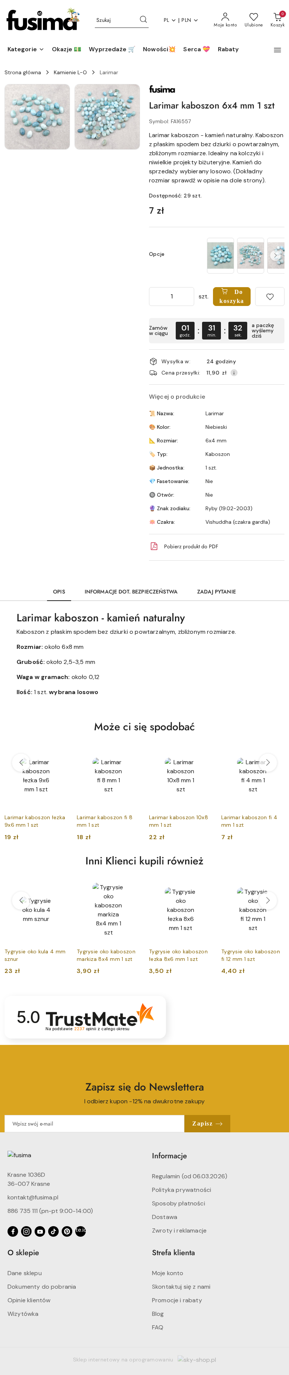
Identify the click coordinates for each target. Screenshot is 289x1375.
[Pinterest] (67, 1231)
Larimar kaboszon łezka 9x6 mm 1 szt (35, 821)
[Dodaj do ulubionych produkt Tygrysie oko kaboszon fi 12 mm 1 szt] (275, 887)
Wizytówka (23, 1314)
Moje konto (168, 1273)
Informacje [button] (169, 1155)
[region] (244, 255)
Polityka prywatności (181, 1190)
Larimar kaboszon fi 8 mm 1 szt (104, 821)
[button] (26, 49)
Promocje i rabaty (177, 1300)
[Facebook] (13, 1231)
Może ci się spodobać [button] (144, 726)
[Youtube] (40, 1231)
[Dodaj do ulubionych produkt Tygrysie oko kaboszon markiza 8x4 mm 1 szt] (131, 887)
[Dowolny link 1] (80, 1231)
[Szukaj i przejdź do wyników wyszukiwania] (143, 20)
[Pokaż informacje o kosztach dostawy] (234, 373)
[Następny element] (275, 255)
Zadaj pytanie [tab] (216, 591)
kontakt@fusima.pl (33, 1197)
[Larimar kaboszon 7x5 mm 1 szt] (250, 255)
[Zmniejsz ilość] (155, 297)
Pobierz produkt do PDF (191, 546)
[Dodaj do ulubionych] (269, 296)
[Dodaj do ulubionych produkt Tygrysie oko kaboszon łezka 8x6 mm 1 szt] (203, 887)
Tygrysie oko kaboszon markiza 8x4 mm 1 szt (106, 955)
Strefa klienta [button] (173, 1252)
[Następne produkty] (268, 763)
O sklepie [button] (23, 1252)
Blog (158, 1314)
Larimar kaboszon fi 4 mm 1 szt (249, 821)
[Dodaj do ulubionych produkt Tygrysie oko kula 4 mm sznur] (59, 887)
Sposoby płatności (178, 1203)
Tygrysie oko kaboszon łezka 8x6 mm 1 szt (178, 955)
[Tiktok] (53, 1231)
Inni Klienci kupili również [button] (144, 861)
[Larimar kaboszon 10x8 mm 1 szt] (220, 255)
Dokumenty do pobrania (42, 1287)
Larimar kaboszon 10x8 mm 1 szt (178, 821)
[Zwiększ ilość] (188, 297)
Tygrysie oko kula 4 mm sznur (35, 955)
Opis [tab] (59, 591)
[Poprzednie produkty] (21, 763)
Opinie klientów (29, 1300)
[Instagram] (26, 1231)
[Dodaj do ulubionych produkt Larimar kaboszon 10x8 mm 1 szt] (203, 753)
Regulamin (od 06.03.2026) (189, 1176)
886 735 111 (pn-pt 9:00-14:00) (50, 1211)
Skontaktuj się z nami (181, 1287)
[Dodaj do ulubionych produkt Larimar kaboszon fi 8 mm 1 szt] (131, 753)
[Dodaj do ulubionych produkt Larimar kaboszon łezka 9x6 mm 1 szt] (59, 753)
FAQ (157, 1327)
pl (166, 20)
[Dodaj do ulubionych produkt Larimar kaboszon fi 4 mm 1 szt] (275, 753)
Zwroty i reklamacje (179, 1230)
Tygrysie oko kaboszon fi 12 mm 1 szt (250, 955)
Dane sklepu (25, 1273)
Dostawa (164, 1217)
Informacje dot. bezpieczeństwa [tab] (131, 591)
